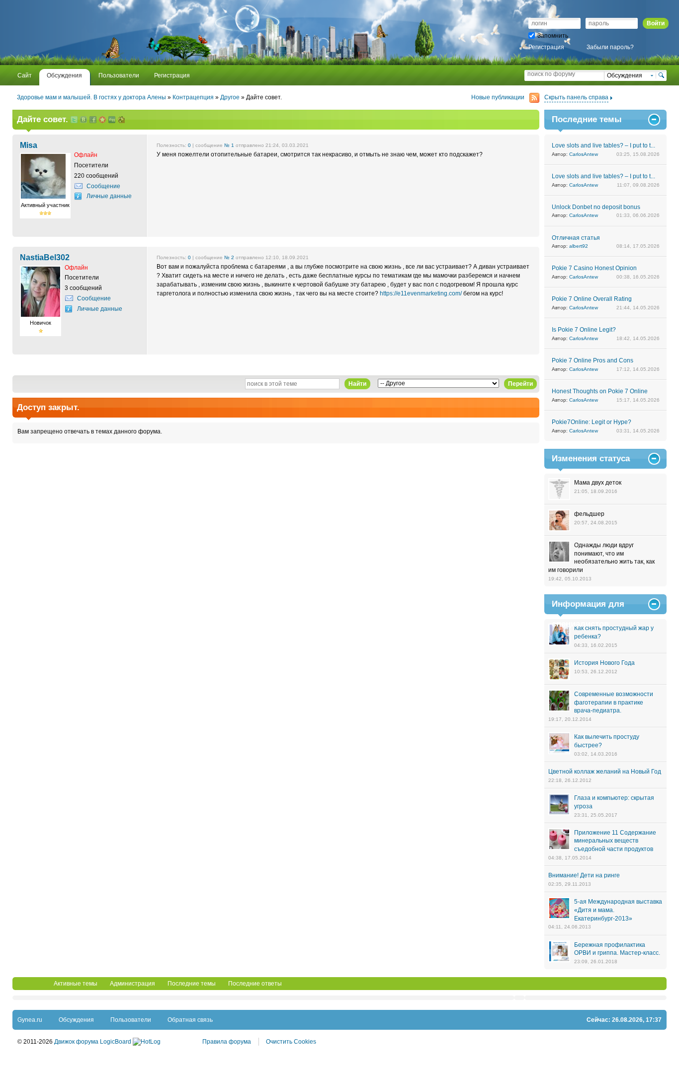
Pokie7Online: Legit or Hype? (591, 422)
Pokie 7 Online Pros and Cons (592, 360)
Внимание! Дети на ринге (584, 875)
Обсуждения (76, 1019)
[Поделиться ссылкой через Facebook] (92, 120)
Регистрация (546, 47)
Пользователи (130, 1019)
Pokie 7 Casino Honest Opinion (594, 268)
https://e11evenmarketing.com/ (421, 293)
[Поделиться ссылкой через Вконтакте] (83, 120)
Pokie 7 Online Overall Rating (592, 298)
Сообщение (103, 186)
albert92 (578, 246)
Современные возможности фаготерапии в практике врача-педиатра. (613, 702)
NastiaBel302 (45, 257)
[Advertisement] (133, 32)
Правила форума (226, 1041)
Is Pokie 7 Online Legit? (584, 329)
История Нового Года (604, 662)
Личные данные (109, 196)
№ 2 (229, 257)
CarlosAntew (583, 154)
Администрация (132, 983)
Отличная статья (576, 237)
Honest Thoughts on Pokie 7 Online (600, 391)
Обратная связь (190, 1019)
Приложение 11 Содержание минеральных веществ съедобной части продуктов (615, 841)
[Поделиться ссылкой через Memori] (102, 120)
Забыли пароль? (610, 47)
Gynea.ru (29, 1019)
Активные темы (75, 983)
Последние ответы (255, 983)
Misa (28, 145)
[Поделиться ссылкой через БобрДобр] (121, 120)
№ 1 (229, 145)
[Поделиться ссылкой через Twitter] (74, 120)
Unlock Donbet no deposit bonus (596, 207)
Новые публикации (497, 97)
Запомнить (552, 35)
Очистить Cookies (291, 1041)
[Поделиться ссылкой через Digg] (111, 120)
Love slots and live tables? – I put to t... (603, 145)
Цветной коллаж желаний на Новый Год (604, 771)
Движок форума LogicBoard (92, 1041)
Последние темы (192, 983)
